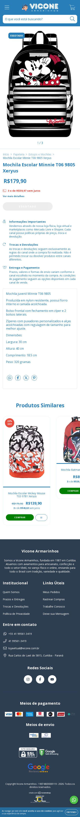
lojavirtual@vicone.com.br (23, 648)
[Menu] (7, 7)
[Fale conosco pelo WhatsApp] (74, 800)
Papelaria (18, 154)
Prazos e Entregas (14, 599)
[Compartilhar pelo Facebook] (18, 379)
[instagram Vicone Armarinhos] (28, 679)
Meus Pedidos (51, 592)
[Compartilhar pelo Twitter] (26, 379)
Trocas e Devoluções (15, 606)
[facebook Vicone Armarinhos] (40, 679)
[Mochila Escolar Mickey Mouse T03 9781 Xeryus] (41, 517)
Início (6, 154)
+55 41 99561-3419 (20, 634)
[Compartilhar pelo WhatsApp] (9, 378)
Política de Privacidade (16, 613)
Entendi (71, 812)
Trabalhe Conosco (54, 606)
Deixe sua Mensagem (56, 613)
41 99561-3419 (17, 641)
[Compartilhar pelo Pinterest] (34, 379)
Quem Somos (11, 592)
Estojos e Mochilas (39, 154)
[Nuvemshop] (40, 793)
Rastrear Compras (54, 599)
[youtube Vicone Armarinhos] (52, 679)
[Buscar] (72, 18)
